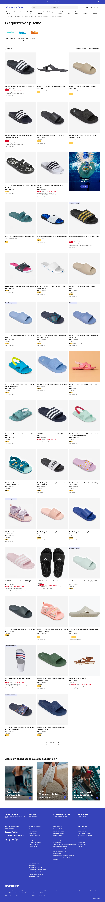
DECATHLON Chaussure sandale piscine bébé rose (83, 385)
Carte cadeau (94, 12)
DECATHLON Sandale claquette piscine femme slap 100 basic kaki (19, 237)
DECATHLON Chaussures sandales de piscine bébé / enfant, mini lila (20, 533)
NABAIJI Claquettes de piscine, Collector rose (51, 532)
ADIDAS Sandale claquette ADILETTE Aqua (18, 678)
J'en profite (84, 186)
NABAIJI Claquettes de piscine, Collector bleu (83, 532)
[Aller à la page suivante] (58, 743)
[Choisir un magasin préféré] (87, 7)
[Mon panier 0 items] (98, 7)
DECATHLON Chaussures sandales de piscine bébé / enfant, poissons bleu (20, 483)
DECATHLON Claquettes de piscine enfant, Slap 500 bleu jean (83, 336)
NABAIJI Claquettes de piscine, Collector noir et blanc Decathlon (51, 483)
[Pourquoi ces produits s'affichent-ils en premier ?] (77, 48)
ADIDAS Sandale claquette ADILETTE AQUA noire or (84, 237)
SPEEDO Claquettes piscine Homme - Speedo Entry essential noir (83, 136)
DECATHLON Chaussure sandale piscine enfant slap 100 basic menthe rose (83, 434)
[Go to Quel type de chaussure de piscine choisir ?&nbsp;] (30, 798)
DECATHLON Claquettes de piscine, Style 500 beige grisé (83, 87)
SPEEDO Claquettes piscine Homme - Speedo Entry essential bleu (51, 728)
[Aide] (91, 7)
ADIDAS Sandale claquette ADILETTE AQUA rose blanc (20, 582)
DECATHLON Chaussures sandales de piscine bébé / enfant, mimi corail (52, 630)
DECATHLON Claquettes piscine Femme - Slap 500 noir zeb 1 (20, 186)
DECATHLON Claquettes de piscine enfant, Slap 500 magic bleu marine (20, 728)
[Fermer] (99, 2)
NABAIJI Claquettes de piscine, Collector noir (51, 135)
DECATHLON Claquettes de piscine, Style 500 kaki (20, 629)
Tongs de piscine (10, 38)
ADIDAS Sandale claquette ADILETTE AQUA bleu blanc (52, 434)
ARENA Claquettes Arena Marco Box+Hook (50, 581)
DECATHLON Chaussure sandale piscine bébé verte (19, 434)
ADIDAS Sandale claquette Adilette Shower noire (20, 86)
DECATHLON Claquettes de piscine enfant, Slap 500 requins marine (51, 336)
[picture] (20, 68)
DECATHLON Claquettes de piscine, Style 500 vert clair (84, 582)
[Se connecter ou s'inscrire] (94, 7)
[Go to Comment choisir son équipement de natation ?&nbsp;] (97, 798)
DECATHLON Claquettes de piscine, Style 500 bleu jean (20, 336)
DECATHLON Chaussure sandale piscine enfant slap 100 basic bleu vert (19, 385)
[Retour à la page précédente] (46, 743)
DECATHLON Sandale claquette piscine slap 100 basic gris (52, 87)
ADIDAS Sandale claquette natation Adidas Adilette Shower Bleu (18, 136)
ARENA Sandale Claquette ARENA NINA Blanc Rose (20, 286)
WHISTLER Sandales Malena (77, 678)
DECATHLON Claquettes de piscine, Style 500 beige (83, 287)
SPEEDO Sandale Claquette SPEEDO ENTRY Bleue (52, 385)
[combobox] (94, 48)
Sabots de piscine (35, 38)
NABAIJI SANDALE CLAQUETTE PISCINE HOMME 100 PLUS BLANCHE (52, 287)
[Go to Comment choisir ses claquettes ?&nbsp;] (65, 797)
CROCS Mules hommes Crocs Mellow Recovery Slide (83, 630)
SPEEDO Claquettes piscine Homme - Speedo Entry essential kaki (51, 679)
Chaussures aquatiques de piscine (23, 39)
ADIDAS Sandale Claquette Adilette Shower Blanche (50, 186)
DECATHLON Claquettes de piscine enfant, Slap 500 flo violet (83, 483)
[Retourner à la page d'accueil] (14, 7)
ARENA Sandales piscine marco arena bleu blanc (52, 236)
